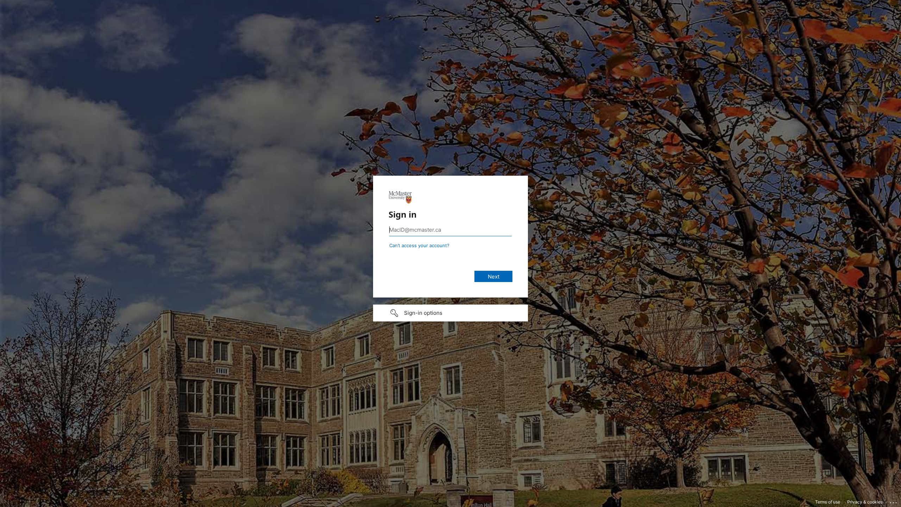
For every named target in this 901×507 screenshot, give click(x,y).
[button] (450, 313)
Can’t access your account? (419, 245)
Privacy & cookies (865, 502)
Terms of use (827, 502)
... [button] (894, 501)
